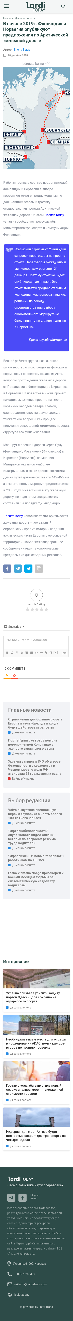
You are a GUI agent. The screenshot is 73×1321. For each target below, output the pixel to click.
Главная (8, 18)
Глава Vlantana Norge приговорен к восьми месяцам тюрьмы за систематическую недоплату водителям (35, 879)
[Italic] (12, 652)
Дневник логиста (25, 18)
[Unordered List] (31, 652)
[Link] (46, 652)
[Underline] (16, 652)
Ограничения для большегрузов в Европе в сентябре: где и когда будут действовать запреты (35, 723)
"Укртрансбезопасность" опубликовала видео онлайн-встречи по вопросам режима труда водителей (32, 837)
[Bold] (7, 652)
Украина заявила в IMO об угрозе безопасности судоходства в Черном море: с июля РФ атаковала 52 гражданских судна (34, 768)
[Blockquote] (36, 652)
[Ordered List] (26, 652)
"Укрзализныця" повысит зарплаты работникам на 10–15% (36, 858)
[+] (56, 652)
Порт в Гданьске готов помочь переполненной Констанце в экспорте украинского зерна (32, 744)
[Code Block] (41, 652)
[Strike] (21, 652)
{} (50, 652)
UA (63, 6)
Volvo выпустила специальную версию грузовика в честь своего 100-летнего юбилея (35, 814)
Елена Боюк (22, 49)
